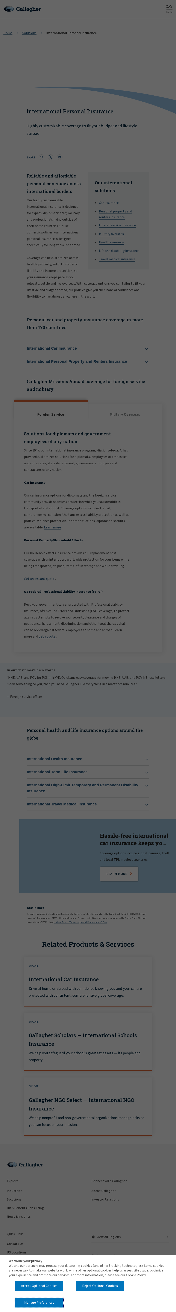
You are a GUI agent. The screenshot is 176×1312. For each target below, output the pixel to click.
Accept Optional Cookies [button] (39, 1285)
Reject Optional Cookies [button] (100, 1285)
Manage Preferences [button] (39, 1302)
